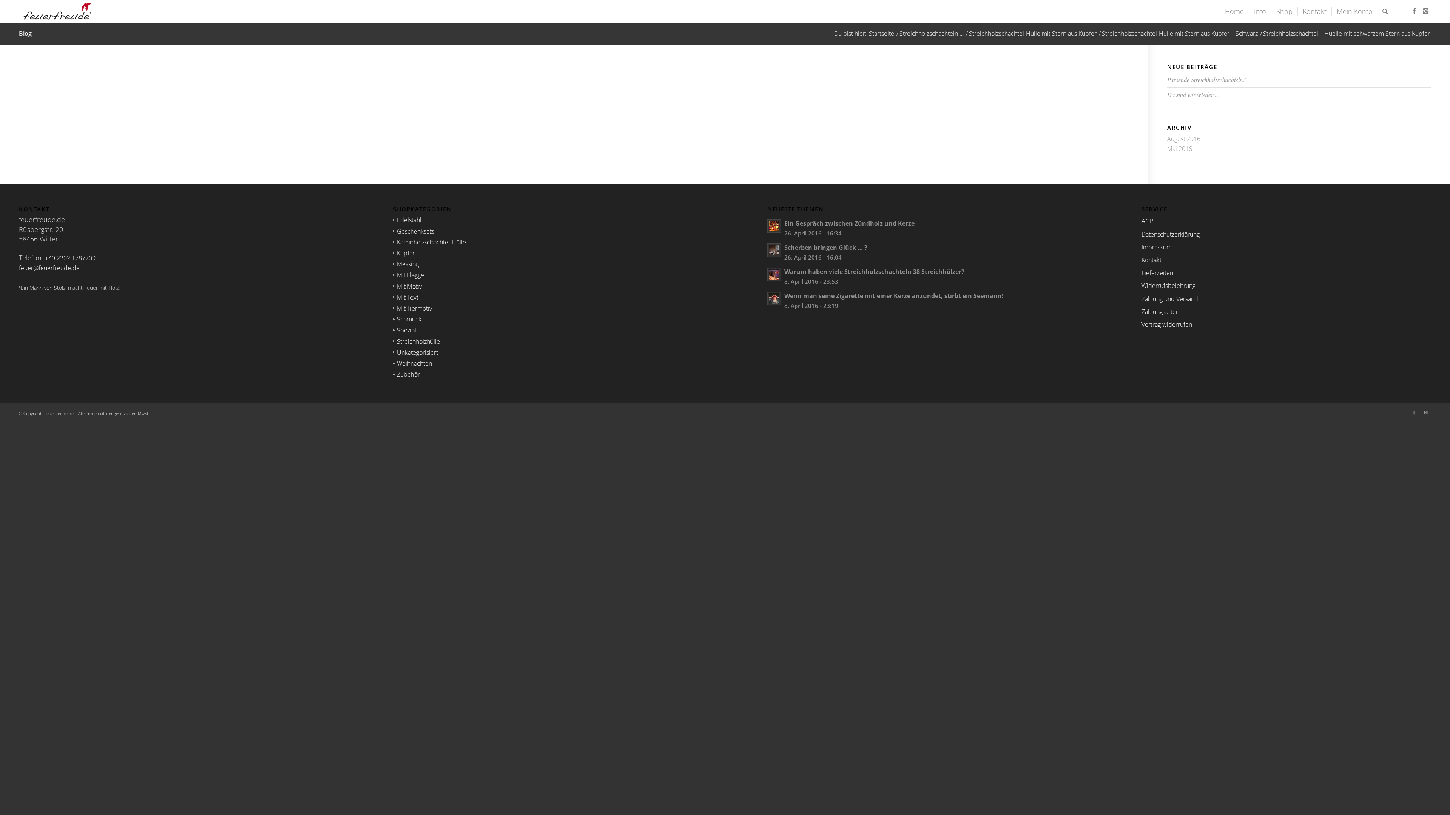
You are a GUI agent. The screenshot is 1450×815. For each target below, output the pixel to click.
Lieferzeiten (1157, 273)
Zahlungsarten (1160, 312)
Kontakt (1151, 260)
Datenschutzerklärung (1170, 234)
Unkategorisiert (417, 352)
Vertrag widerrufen (1166, 324)
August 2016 (1183, 139)
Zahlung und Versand (1169, 299)
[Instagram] (1425, 11)
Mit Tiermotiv (414, 308)
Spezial (406, 330)
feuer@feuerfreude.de (49, 268)
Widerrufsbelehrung (1168, 285)
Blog (25, 33)
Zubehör (408, 374)
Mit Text (407, 297)
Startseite (881, 34)
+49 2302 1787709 (70, 258)
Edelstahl (409, 220)
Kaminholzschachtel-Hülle (431, 242)
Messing (408, 264)
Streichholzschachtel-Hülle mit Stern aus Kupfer (1033, 34)
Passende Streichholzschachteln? (1206, 79)
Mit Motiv (409, 286)
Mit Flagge (410, 275)
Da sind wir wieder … (1193, 94)
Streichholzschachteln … (931, 34)
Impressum (1156, 247)
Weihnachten (414, 363)
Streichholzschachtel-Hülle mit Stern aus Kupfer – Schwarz (1180, 34)
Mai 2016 (1179, 149)
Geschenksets (415, 231)
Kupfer (406, 253)
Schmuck (409, 319)
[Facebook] (1414, 11)
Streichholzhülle (418, 341)
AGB (1147, 221)
